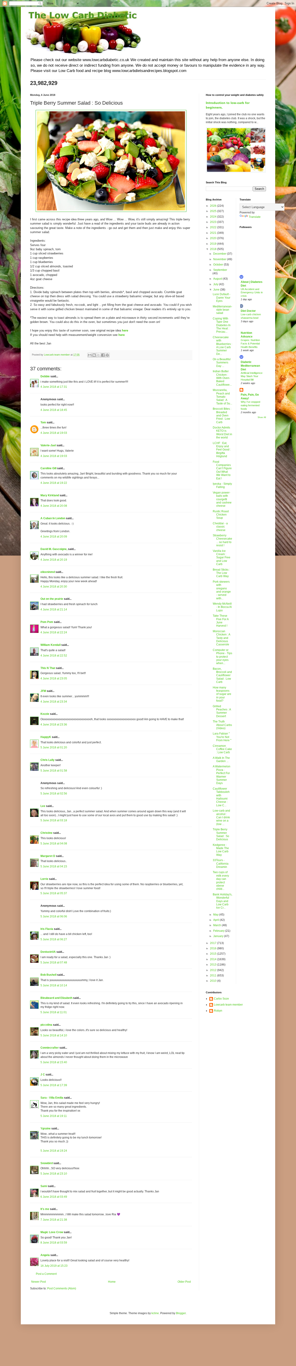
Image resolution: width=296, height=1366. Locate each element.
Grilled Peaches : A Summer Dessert (222, 711)
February (219, 930)
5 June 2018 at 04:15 (53, 866)
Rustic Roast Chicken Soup (221, 515)
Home (112, 1281)
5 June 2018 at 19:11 (53, 1116)
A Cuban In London (52, 518)
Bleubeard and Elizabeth (56, 998)
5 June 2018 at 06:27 (53, 939)
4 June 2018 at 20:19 (53, 559)
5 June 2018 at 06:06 (53, 916)
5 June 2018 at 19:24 (53, 1150)
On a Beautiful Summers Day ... (222, 363)
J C (42, 1074)
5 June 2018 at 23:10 (53, 1173)
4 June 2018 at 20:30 (53, 586)
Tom (43, 422)
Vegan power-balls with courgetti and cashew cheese (222, 499)
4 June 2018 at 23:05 (53, 678)
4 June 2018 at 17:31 (53, 386)
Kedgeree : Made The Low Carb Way (221, 849)
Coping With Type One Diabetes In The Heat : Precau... (222, 325)
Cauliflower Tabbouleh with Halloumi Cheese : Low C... (221, 797)
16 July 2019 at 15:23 (54, 1265)
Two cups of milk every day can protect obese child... (221, 881)
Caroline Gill (48, 468)
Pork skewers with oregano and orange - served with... (222, 590)
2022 (213, 227)
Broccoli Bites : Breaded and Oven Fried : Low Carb (222, 415)
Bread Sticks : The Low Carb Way (221, 573)
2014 (213, 959)
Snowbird (46, 1163)
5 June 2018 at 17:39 (53, 1085)
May (216, 914)
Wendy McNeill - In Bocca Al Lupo (222, 607)
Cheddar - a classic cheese (220, 527)
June (216, 289)
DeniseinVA (48, 951)
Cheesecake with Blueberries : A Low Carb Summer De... (222, 346)
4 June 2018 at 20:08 (53, 505)
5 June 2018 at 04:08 (53, 843)
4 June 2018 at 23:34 (53, 701)
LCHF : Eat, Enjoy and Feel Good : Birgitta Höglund (222, 449)
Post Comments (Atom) (61, 1288)
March (217, 925)
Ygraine (45, 1128)
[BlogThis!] (94, 355)
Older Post (184, 1281)
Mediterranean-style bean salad (222, 310)
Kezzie (44, 714)
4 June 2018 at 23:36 (53, 724)
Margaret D (47, 856)
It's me (44, 1209)
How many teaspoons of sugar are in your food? (222, 694)
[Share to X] (98, 355)
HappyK (45, 737)
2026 (213, 205)
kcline (155, 1313)
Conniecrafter (49, 1047)
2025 (213, 211)
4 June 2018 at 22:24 (53, 632)
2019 (213, 243)
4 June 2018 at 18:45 (53, 410)
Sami (43, 1186)
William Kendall (50, 645)
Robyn (218, 1010)
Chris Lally (47, 760)
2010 (213, 980)
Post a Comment (46, 1273)
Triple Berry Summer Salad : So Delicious (221, 834)
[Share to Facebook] (103, 355)
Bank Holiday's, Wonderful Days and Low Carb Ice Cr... (222, 901)
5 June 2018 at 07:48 (53, 962)
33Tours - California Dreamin (220, 864)
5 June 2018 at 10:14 (53, 985)
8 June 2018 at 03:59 (53, 1242)
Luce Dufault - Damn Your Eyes (221, 298)
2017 (213, 943)
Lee (42, 806)
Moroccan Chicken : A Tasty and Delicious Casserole (221, 638)
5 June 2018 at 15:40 (53, 1062)
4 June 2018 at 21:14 (53, 609)
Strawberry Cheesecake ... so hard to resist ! (222, 540)
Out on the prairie (51, 598)
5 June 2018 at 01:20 (53, 747)
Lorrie (44, 879)
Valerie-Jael (48, 445)
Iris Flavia (46, 929)
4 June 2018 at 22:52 (53, 655)
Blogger (181, 1313)
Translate (255, 217)
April (216, 920)
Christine (46, 833)
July (216, 284)
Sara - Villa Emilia (51, 1097)
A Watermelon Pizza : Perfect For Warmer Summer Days (221, 775)
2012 (213, 970)
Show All (262, 417)
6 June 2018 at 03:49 (53, 1196)
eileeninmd (47, 572)
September (220, 270)
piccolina (46, 1024)
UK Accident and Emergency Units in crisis (252, 292)
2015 (213, 953)
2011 (213, 975)
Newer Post (38, 1281)
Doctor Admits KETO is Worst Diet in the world (222, 432)
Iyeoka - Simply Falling (222, 485)
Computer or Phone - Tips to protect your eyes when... (222, 656)
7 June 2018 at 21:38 (53, 1219)
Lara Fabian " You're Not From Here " (222, 737)
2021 (213, 232)
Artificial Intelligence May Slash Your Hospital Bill (251, 376)
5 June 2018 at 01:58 (53, 770)
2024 (213, 216)
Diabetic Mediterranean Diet (250, 365)
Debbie (45, 376)
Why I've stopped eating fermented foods (250, 405)
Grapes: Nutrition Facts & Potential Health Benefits (250, 343)
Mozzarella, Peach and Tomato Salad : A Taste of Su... (222, 396)
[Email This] (89, 355)
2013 (213, 964)
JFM (43, 691)
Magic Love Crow (51, 1232)
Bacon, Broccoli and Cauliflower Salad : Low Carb (222, 675)
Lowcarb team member (228, 1004)
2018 (213, 249)
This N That (47, 668)
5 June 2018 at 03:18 (53, 820)
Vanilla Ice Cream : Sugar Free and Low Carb (221, 557)
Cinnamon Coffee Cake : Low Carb (222, 749)
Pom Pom (46, 622)
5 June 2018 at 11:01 (53, 1012)
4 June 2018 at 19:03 (53, 432)
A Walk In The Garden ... (221, 759)
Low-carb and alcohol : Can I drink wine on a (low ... (221, 817)
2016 (213, 948)
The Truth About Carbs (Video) (222, 725)
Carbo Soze (221, 998)
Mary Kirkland (49, 495)
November (220, 259)
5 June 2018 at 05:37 (53, 893)
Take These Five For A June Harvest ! (220, 620)
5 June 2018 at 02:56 (53, 793)
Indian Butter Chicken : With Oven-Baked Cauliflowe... (222, 378)
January (218, 936)
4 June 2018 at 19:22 (53, 483)
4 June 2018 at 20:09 (53, 536)
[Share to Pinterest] (107, 355)
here (121, 335)
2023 (213, 222)
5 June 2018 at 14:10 (53, 1035)
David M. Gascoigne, (53, 549)
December (220, 253)
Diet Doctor (248, 311)
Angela (45, 1255)
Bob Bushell (48, 974)
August (218, 278)
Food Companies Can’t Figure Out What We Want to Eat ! (222, 470)
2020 (213, 238)
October (218, 264)
